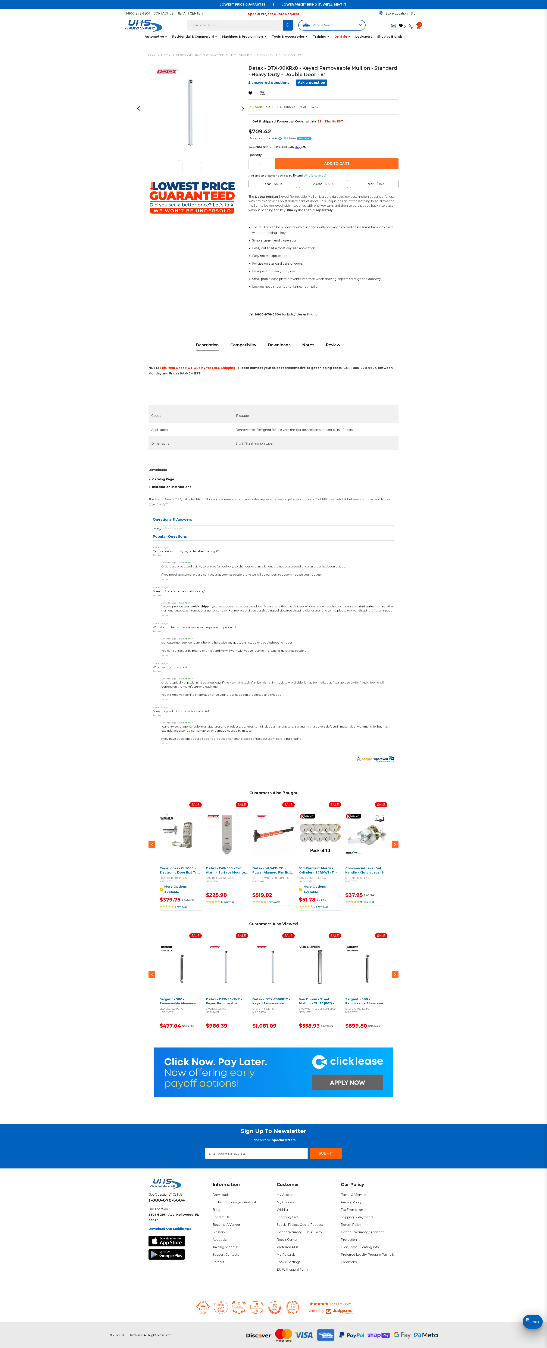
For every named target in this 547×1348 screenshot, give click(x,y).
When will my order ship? (170, 667)
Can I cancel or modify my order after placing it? (186, 551)
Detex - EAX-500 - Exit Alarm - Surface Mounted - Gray (226, 872)
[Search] (288, 25)
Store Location (397, 13)
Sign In (416, 13)
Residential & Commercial (193, 36)
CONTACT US (163, 13)
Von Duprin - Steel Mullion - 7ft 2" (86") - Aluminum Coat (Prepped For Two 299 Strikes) (319, 1005)
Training (319, 36)
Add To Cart (337, 164)
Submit (326, 1153)
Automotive (154, 36)
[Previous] (140, 108)
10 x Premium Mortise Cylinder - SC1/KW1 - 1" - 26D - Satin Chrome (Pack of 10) (320, 874)
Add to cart (226, 839)
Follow (157, 555)
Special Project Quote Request (273, 14)
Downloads (279, 345)
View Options (180, 839)
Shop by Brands (390, 36)
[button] (163, 579)
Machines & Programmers (243, 36)
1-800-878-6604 (138, 13)
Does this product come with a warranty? (181, 711)
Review (333, 345)
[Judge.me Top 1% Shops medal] (275, 1307)
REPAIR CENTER (190, 13)
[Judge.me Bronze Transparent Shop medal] (257, 1307)
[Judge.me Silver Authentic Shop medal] (239, 1307)
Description (207, 345)
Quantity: (255, 155)
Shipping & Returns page (375, 610)
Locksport (363, 36)
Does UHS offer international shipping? (179, 591)
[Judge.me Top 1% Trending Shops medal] (293, 1307)
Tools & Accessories (288, 36)
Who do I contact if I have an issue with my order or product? (194, 627)
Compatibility (243, 345)
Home (151, 55)
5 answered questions (269, 83)
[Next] (244, 108)
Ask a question (311, 83)
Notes (308, 345)
